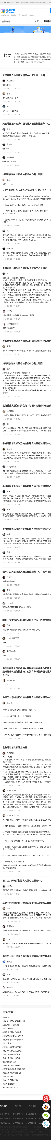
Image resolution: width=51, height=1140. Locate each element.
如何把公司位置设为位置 (12, 1051)
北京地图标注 (5, 1114)
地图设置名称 (7, 1076)
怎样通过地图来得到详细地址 (13, 1021)
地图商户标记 (5, 15)
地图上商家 (6, 1043)
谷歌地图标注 (38, 1129)
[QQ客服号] (46, 1107)
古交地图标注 (31, 1118)
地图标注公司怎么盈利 (11, 1065)
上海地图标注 (31, 1114)
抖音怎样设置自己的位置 (12, 1032)
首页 (37, 21)
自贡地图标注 (18, 1123)
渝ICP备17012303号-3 (41, 1135)
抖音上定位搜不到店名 (11, 1058)
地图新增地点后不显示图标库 (13, 1069)
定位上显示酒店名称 (10, 1080)
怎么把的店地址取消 (10, 1087)
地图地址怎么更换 (9, 1062)
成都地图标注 (5, 1118)
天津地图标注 (18, 1114)
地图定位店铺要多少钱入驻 (12, 1036)
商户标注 (5, 1017)
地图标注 (14, 15)
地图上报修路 (7, 1028)
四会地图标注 (5, 1123)
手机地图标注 (26, 1129)
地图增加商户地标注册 (11, 1054)
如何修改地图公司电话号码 (12, 1040)
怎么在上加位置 (8, 1084)
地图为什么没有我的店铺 (12, 1047)
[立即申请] (46, 1098)
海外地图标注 (23, 15)
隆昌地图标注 (31, 1123)
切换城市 (7, 2)
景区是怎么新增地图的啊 (12, 1073)
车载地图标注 (5, 1129)
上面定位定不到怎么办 (11, 1025)
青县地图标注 (18, 1118)
